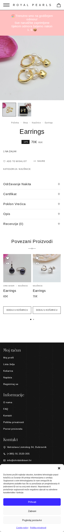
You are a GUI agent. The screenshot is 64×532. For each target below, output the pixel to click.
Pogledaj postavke (32, 520)
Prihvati (32, 502)
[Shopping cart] (59, 6)
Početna (15, 123)
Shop (25, 123)
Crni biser (8, 286)
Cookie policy (22, 528)
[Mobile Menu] (6, 5)
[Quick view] (7, 263)
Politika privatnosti (38, 528)
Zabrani (32, 511)
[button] (59, 468)
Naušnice (36, 123)
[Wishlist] (7, 258)
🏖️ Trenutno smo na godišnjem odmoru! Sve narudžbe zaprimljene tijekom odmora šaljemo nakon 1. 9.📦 (32, 22)
